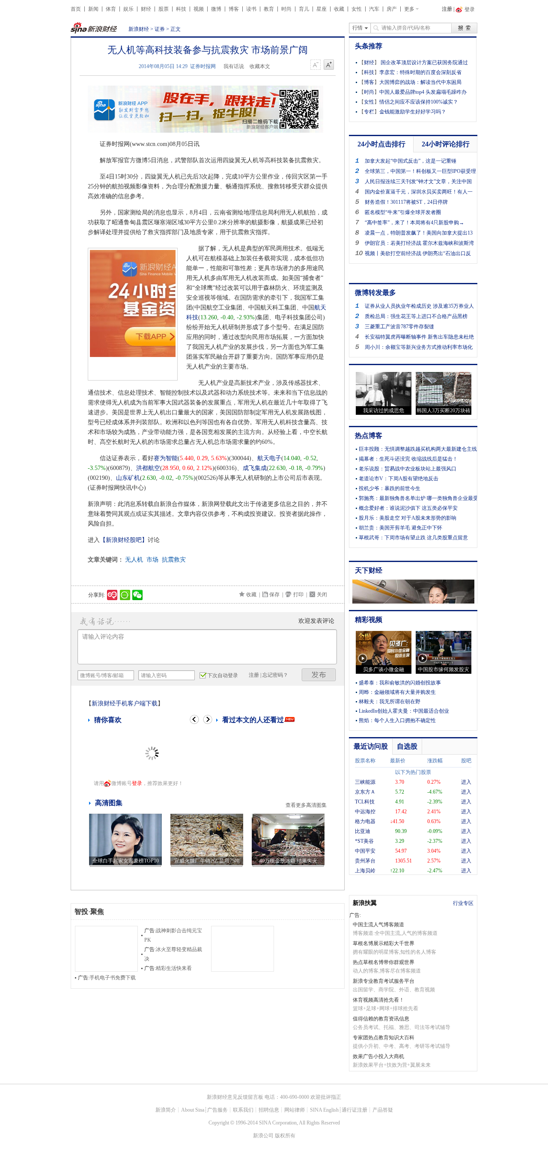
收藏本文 (260, 66)
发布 (319, 675)
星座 (321, 9)
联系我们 (243, 1110)
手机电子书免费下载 (112, 978)
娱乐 (128, 9)
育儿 (304, 9)
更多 (409, 9)
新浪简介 (165, 1110)
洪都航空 (148, 468)
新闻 (93, 9)
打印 (298, 595)
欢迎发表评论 (316, 621)
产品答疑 (382, 1110)
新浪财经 (138, 29)
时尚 (286, 9)
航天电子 (269, 458)
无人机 (134, 559)
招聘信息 (269, 1110)
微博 (216, 9)
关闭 (322, 595)
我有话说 (233, 66)
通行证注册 (354, 1110)
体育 (111, 9)
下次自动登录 (222, 675)
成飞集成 (255, 468)
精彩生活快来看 (174, 968)
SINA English (324, 1110)
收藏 (339, 9)
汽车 (374, 9)
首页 (76, 9)
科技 (181, 9)
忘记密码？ (275, 675)
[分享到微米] (112, 595)
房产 (392, 9)
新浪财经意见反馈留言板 (235, 1097)
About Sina (192, 1110)
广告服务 (217, 1110)
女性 (356, 9)
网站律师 (294, 1110)
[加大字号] (329, 65)
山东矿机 (128, 478)
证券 (160, 29)
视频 (199, 9)
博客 (234, 9)
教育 (269, 9)
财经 (146, 9)
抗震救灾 (174, 559)
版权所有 (285, 1136)
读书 (251, 9)
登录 (137, 783)
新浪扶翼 (365, 903)
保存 (274, 595)
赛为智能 (166, 458)
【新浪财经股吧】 (124, 540)
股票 (163, 9)
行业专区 (463, 903)
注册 (447, 9)
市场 (152, 559)
